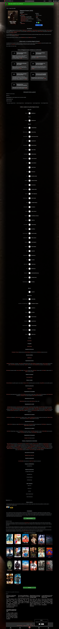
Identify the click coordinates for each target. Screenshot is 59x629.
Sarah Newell (31, 424)
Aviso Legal (31, 625)
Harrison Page (23, 17)
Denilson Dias (9, 363)
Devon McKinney (9, 447)
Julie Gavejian (21, 363)
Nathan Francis (9, 424)
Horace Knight (19, 370)
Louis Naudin (26, 409)
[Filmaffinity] (9, 507)
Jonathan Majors (23, 16)
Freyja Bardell (29, 388)
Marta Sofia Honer (32, 401)
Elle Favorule (8, 394)
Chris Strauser (28, 448)
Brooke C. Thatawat (29, 418)
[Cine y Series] (8, 1)
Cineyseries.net (27, 522)
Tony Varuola (32, 449)
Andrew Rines (13, 364)
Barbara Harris (21, 424)
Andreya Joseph (38, 394)
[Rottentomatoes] (7, 507)
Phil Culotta (8, 370)
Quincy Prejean (34, 395)
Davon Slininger (19, 448)
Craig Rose (26, 364)
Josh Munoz (39, 447)
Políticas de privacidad (26, 625)
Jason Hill (16, 35)
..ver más (37, 57)
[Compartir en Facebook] (37, 23)
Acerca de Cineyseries (19, 625)
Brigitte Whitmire (26, 425)
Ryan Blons (27, 443)
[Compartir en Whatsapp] (38, 23)
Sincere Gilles (23, 394)
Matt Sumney (43, 448)
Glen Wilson (39, 449)
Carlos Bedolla (19, 443)
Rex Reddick (44, 370)
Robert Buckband (46, 443)
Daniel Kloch (12, 410)
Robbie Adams (22, 401)
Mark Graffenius (33, 363)
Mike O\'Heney (22, 410)
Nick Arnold (8, 443)
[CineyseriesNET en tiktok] (58, 1)
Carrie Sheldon (36, 409)
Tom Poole (22, 432)
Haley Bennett (29, 31)
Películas (29, 587)
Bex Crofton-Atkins (29, 377)
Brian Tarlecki (46, 409)
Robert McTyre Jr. (18, 447)
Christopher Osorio (24, 395)
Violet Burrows (9, 417)
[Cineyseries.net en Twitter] (56, 1)
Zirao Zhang (45, 364)
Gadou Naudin (15, 409)
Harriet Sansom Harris (17, 31)
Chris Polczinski (34, 410)
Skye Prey (32, 455)
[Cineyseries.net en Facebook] (55, 1)
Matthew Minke (30, 447)
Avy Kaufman (29, 340)
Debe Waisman (44, 424)
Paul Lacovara (25, 370)
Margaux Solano (49, 417)
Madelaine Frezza (27, 455)
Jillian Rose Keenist (18, 417)
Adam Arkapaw (29, 346)
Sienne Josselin (45, 363)
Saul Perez (47, 447)
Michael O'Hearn (40, 31)
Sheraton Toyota (47, 410)
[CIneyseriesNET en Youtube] (53, 1)
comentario (13, 44)
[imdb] (11, 507)
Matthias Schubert (10, 448)
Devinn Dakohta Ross (36, 364)
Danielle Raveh (33, 417)
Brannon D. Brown (36, 443)
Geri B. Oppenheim (50, 394)
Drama (37, 16)
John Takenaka (20, 449)
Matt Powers (35, 370)
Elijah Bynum (23, 14)
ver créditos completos (13, 32)
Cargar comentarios (29, 518)
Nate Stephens (34, 432)
